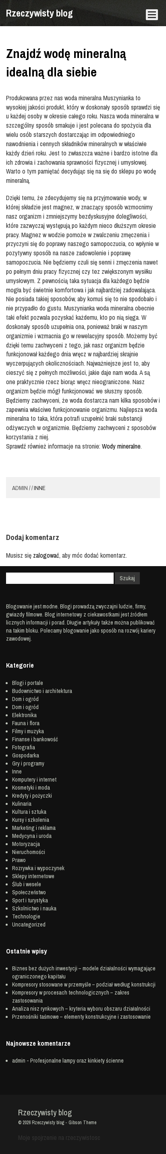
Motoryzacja (26, 844)
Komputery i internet (34, 779)
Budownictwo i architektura (42, 691)
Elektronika (24, 715)
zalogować (46, 555)
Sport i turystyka (30, 900)
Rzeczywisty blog (39, 12)
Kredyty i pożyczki (32, 795)
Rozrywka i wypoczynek (38, 868)
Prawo (19, 860)
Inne (40, 488)
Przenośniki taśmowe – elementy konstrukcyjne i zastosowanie (81, 1016)
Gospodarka (25, 755)
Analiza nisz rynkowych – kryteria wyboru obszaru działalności (81, 1008)
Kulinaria (21, 803)
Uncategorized (29, 924)
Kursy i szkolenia (30, 819)
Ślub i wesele (26, 884)
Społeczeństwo (29, 892)
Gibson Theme (82, 1122)
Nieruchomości (28, 852)
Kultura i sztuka (29, 811)
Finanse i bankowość (35, 739)
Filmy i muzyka (28, 731)
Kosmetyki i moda (31, 787)
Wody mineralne (121, 446)
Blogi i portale (27, 683)
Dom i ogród (25, 699)
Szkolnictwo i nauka (34, 908)
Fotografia (23, 747)
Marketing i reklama (34, 827)
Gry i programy (28, 763)
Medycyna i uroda (32, 836)
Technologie (26, 916)
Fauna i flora (25, 723)
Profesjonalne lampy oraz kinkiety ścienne (77, 1060)
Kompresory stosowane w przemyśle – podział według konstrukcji (84, 984)
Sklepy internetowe (33, 876)
